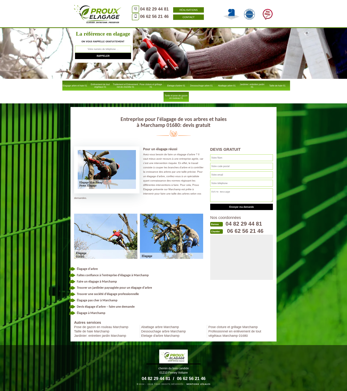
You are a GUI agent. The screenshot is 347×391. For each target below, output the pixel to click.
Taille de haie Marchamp (91, 331)
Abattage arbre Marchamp (160, 327)
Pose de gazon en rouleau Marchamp (101, 327)
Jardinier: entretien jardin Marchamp (100, 335)
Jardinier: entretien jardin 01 (252, 85)
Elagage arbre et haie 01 (75, 85)
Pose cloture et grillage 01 (151, 85)
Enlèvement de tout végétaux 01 (100, 85)
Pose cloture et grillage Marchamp (233, 327)
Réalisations (188, 9)
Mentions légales (199, 384)
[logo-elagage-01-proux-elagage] (97, 13)
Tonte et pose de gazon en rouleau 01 (176, 96)
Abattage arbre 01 (227, 85)
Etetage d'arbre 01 (176, 85)
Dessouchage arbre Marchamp (163, 331)
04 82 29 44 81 (154, 9)
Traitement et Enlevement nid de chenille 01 (125, 85)
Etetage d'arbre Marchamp (160, 335)
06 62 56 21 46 (154, 16)
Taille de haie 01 (277, 85)
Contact (189, 17)
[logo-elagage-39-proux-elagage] (173, 357)
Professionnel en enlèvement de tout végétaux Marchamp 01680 (234, 333)
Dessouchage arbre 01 (201, 85)
